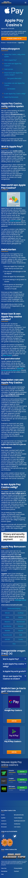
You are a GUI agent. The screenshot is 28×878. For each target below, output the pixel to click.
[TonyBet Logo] (4, 781)
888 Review (22, 790)
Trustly (20, 639)
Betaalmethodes (11, 42)
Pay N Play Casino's (12, 741)
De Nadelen (11, 89)
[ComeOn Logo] (4, 773)
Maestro (7, 622)
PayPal (20, 631)
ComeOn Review (22, 774)
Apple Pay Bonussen (11, 97)
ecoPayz (20, 613)
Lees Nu (14, 721)
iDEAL (7, 617)
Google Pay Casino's (13, 710)
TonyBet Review (22, 782)
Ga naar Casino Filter (14, 38)
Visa (14, 644)
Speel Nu (22, 771)
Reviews (3, 42)
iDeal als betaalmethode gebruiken (12, 369)
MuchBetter (7, 626)
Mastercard (21, 622)
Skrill (20, 635)
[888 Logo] (4, 789)
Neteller (7, 631)
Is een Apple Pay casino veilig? (13, 665)
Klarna (20, 617)
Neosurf (20, 626)
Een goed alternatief (14, 78)
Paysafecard (7, 635)
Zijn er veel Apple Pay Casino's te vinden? (12, 677)
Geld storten (8, 69)
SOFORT (7, 639)
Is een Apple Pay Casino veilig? (15, 94)
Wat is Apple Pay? (10, 60)
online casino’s (15, 221)
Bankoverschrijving (14, 608)
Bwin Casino (7, 355)
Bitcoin (7, 613)
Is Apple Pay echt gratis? (14, 671)
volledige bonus (20, 600)
